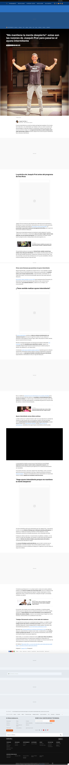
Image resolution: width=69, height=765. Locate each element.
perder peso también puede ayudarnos (30, 350)
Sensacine (24, 743)
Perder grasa (9, 727)
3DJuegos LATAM (17, 755)
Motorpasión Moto (43, 745)
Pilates (23, 714)
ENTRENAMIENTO (12, 3)
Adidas (27, 27)
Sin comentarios (10, 45)
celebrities (34, 651)
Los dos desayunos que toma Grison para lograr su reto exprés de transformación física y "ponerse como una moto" (30, 711)
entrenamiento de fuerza (19, 725)
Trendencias (50, 743)
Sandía (30, 27)
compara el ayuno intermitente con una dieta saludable (36, 395)
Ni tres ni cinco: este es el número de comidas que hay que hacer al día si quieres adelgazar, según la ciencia (41, 603)
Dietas (21, 651)
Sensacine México (26, 755)
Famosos (25, 651)
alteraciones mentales (30, 423)
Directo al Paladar (34, 743)
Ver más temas (9, 730)
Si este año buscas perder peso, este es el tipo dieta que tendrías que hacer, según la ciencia (41, 410)
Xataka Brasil (8, 757)
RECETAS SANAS (21, 3)
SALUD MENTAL (48, 3)
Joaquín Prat (24, 648)
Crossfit (19, 714)
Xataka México (9, 755)
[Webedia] (60, 0)
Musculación (9, 721)
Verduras (39, 27)
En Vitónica (34, 600)
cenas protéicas (18, 727)
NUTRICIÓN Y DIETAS (31, 3)
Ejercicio (16, 27)
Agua (36, 27)
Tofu (49, 714)
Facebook (56, 3)
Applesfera (8, 746)
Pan (23, 27)
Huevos (44, 27)
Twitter (16, 45)
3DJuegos (16, 743)
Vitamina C (48, 27)
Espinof (24, 745)
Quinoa (15, 714)
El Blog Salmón (58, 743)
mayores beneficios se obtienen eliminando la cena (34, 629)
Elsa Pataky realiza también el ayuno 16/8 (25, 279)
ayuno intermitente (21, 335)
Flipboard (60, 3)
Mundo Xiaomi (9, 749)
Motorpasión (42, 743)
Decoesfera (50, 745)
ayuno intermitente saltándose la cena (37, 626)
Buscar (61, 735)
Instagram (54, 3)
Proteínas (27, 721)
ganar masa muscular (29, 727)
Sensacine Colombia (24, 757)
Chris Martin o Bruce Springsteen (39, 226)
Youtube (58, 3)
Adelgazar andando (36, 714)
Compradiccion (50, 746)
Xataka (8, 743)
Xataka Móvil (8, 745)
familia (29, 651)
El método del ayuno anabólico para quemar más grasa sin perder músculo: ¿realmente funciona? (41, 245)
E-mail (19, 45)
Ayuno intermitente (43, 714)
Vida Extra (16, 745)
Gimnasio (20, 27)
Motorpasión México (42, 756)
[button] (23, 121)
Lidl (33, 27)
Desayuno (47, 651)
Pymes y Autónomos (58, 745)
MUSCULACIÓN (40, 3)
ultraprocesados (19, 473)
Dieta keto (53, 714)
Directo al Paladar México (34, 756)
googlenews (62, 3)
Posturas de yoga (28, 714)
